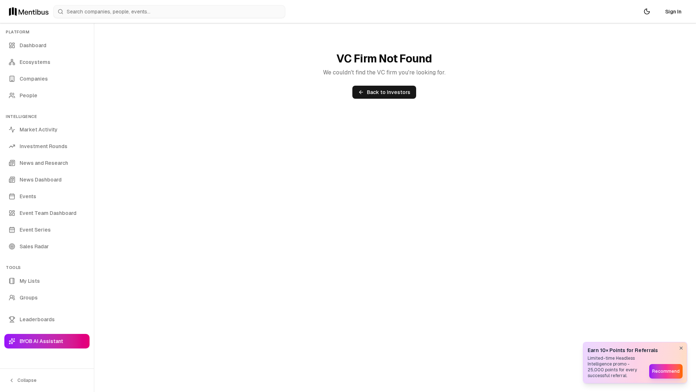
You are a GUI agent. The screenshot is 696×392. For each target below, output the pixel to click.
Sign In (673, 11)
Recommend (666, 371)
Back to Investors (388, 92)
